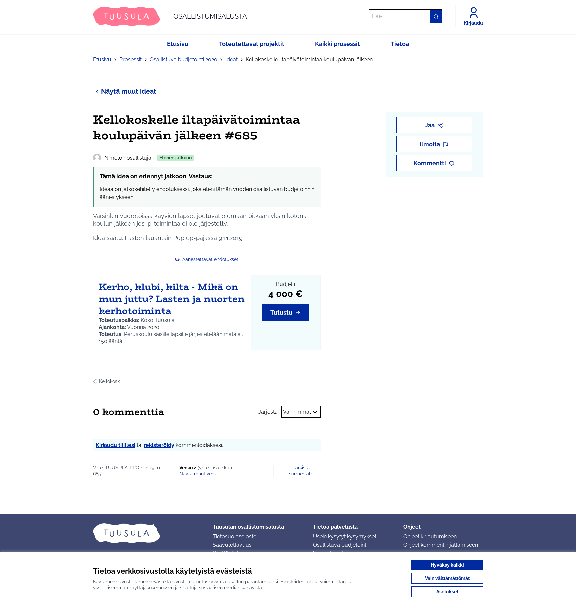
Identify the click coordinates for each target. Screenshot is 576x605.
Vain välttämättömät (447, 578)
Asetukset (447, 591)
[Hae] (436, 16)
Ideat (231, 59)
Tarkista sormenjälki (301, 470)
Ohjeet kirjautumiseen (430, 536)
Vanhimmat (297, 412)
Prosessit (130, 59)
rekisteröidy (159, 445)
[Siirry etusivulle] (147, 533)
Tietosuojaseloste (234, 536)
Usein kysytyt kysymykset (344, 536)
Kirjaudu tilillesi (115, 445)
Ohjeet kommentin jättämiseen (440, 545)
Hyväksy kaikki (447, 565)
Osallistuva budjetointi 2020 (183, 59)
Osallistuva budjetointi (340, 545)
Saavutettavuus (232, 545)
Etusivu (102, 59)
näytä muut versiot (200, 473)
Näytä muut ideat (128, 91)
